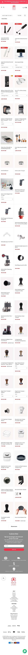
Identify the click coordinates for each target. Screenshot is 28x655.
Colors (16, 93)
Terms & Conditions (14, 601)
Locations (14, 594)
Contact (14, 596)
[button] (25, 15)
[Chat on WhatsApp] (25, 651)
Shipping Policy (14, 597)
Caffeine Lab (8, 636)
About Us (14, 593)
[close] (26, 2)
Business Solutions (14, 608)
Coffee (14, 610)
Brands (14, 611)
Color (2, 65)
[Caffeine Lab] (14, 7)
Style (16, 366)
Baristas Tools (14, 619)
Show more (14, 526)
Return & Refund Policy (14, 599)
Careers (14, 595)
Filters (19, 15)
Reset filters (4, 18)
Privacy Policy (14, 600)
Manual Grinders (14, 617)
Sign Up (14, 549)
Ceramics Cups (14, 618)
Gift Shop (14, 609)
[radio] (16, 493)
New (14, 605)
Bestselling (14, 606)
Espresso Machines (14, 615)
